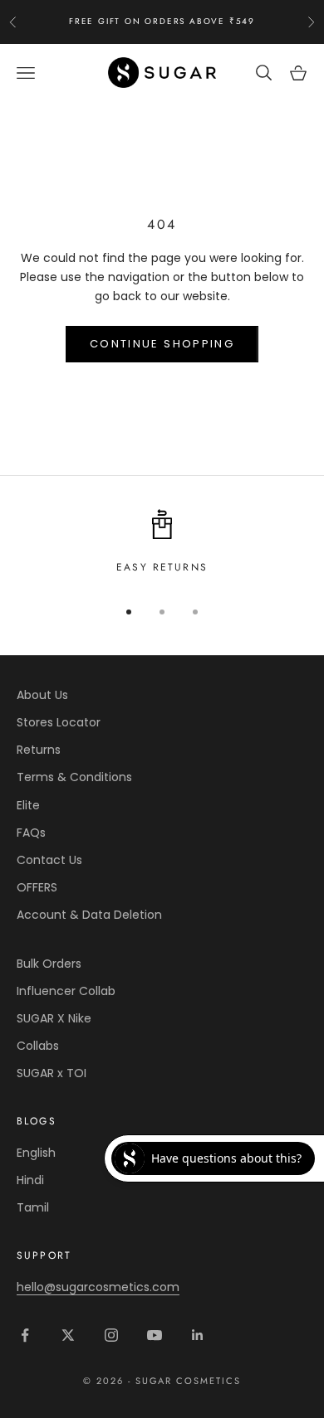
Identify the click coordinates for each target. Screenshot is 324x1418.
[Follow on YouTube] (154, 1335)
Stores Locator (59, 722)
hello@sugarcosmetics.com (98, 1287)
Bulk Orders (49, 963)
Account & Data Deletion (89, 914)
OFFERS (37, 887)
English (36, 1152)
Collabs (38, 1045)
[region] (162, 542)
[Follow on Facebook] (25, 1335)
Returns (39, 749)
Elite (28, 805)
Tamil (33, 1207)
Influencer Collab (66, 991)
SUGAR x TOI (51, 1073)
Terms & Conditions (74, 777)
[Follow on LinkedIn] (197, 1335)
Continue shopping (162, 344)
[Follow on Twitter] (68, 1335)
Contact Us (49, 860)
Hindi (30, 1180)
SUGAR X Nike (54, 1018)
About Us (42, 695)
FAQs (31, 832)
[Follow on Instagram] (111, 1335)
